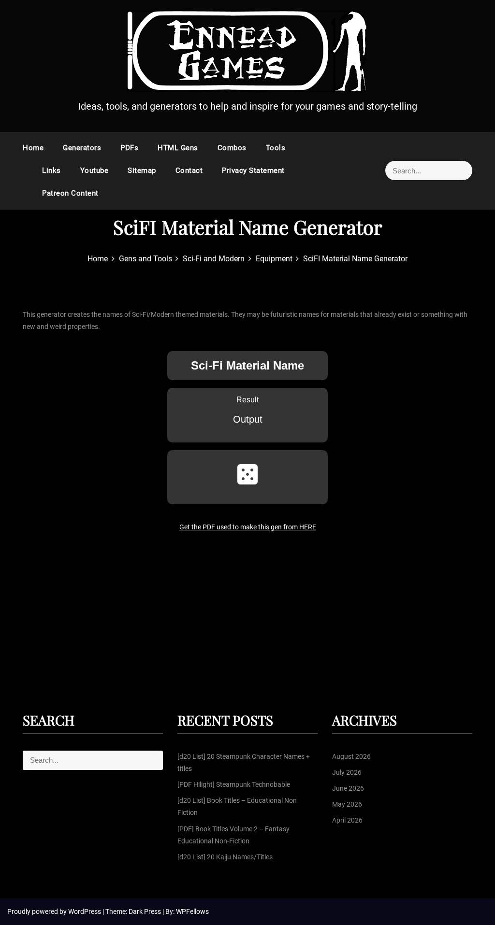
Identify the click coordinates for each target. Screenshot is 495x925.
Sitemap (142, 170)
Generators (82, 147)
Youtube (94, 170)
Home (33, 147)
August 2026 (351, 756)
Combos (232, 147)
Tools (276, 147)
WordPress (85, 911)
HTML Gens (178, 147)
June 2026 (348, 788)
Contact (189, 170)
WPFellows (192, 911)
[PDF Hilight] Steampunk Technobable (233, 784)
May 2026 (347, 804)
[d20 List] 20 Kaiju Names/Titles (225, 857)
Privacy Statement (253, 170)
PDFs (129, 147)
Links (51, 170)
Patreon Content (70, 193)
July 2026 (347, 772)
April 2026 (347, 820)
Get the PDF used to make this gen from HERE (247, 527)
